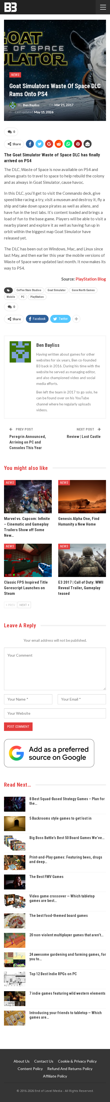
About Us (22, 1061)
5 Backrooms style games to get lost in (60, 818)
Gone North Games (83, 290)
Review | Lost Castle (84, 436)
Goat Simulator (57, 290)
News (15, 75)
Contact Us (43, 1061)
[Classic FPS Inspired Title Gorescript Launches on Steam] (28, 560)
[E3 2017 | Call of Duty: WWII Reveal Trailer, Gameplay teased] (82, 560)
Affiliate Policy (55, 1076)
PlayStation (37, 296)
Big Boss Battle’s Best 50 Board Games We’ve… (66, 838)
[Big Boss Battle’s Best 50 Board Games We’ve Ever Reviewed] (14, 843)
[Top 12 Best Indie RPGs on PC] (14, 979)
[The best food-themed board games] (14, 920)
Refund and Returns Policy (69, 1068)
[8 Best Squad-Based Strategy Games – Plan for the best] (14, 804)
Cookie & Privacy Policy (77, 1061)
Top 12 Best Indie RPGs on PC (53, 974)
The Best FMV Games (46, 877)
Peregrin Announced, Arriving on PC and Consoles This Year (27, 442)
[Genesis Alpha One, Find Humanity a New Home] (82, 496)
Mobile (11, 296)
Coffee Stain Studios (29, 290)
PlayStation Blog (91, 278)
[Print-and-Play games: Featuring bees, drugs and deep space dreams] (14, 862)
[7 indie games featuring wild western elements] (14, 998)
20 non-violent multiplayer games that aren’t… (66, 935)
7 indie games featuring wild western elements (67, 993)
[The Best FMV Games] (14, 882)
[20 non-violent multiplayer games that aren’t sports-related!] (14, 940)
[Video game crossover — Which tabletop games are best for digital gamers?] (14, 901)
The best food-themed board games (58, 915)
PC (22, 296)
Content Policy (30, 1068)
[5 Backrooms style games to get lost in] (14, 823)
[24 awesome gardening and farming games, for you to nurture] (14, 959)
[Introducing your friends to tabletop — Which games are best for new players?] (14, 1018)
